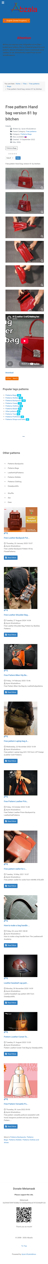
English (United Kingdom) (16, 21)
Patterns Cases (11, 403)
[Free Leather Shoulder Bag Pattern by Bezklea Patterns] (20, 588)
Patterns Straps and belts (15, 419)
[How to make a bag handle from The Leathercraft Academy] (20, 907)
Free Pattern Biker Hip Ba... (16, 675)
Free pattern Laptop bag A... (16, 741)
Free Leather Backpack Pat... (17, 538)
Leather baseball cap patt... (16, 983)
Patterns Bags (26, 134)
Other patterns (11, 411)
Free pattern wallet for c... (15, 869)
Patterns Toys (10, 414)
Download (9, 373)
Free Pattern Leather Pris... (16, 801)
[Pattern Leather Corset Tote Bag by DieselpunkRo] (20, 1021)
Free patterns (31, 131)
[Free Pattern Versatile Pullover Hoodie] (20, 1081)
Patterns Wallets (11, 398)
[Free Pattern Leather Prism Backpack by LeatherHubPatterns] (20, 783)
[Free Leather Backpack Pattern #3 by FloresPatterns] (20, 519)
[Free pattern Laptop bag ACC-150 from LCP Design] (20, 718)
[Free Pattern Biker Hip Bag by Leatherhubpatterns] (20, 656)
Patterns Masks (11, 409)
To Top (24, 1246)
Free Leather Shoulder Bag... (16, 615)
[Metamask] (24, 1215)
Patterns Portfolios (12, 417)
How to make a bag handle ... (17, 925)
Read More (11, 558)
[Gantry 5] (24, 8)
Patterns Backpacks (13, 400)
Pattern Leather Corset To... (16, 1037)
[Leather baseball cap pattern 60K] (20, 966)
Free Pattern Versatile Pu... (16, 1104)
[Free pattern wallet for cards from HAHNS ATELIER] (20, 846)
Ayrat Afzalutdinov (29, 1254)
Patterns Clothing (12, 406)
